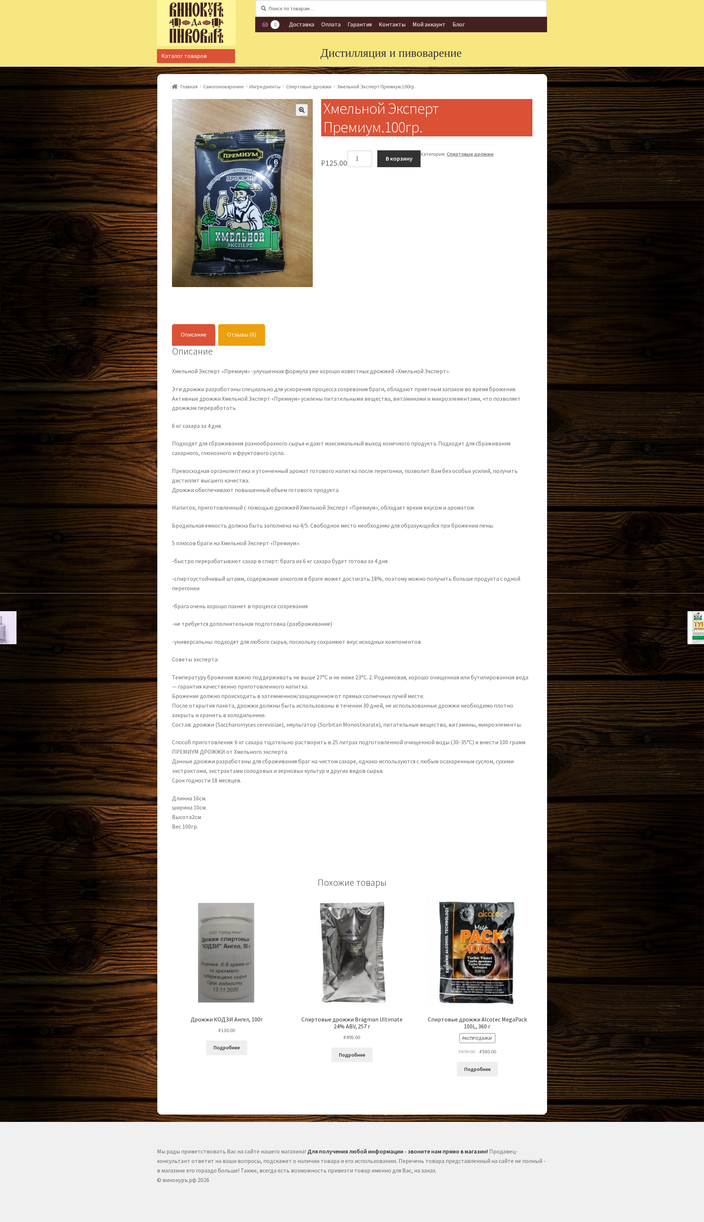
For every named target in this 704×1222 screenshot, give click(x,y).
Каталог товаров (184, 55)
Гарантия (360, 24)
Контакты (392, 24)
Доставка (301, 24)
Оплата (331, 24)
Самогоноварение (223, 86)
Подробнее (226, 1047)
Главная (189, 86)
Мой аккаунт (428, 24)
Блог (458, 24)
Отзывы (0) (241, 334)
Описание (193, 334)
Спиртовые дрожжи (308, 86)
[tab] (193, 335)
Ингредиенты (264, 86)
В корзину (399, 158)
